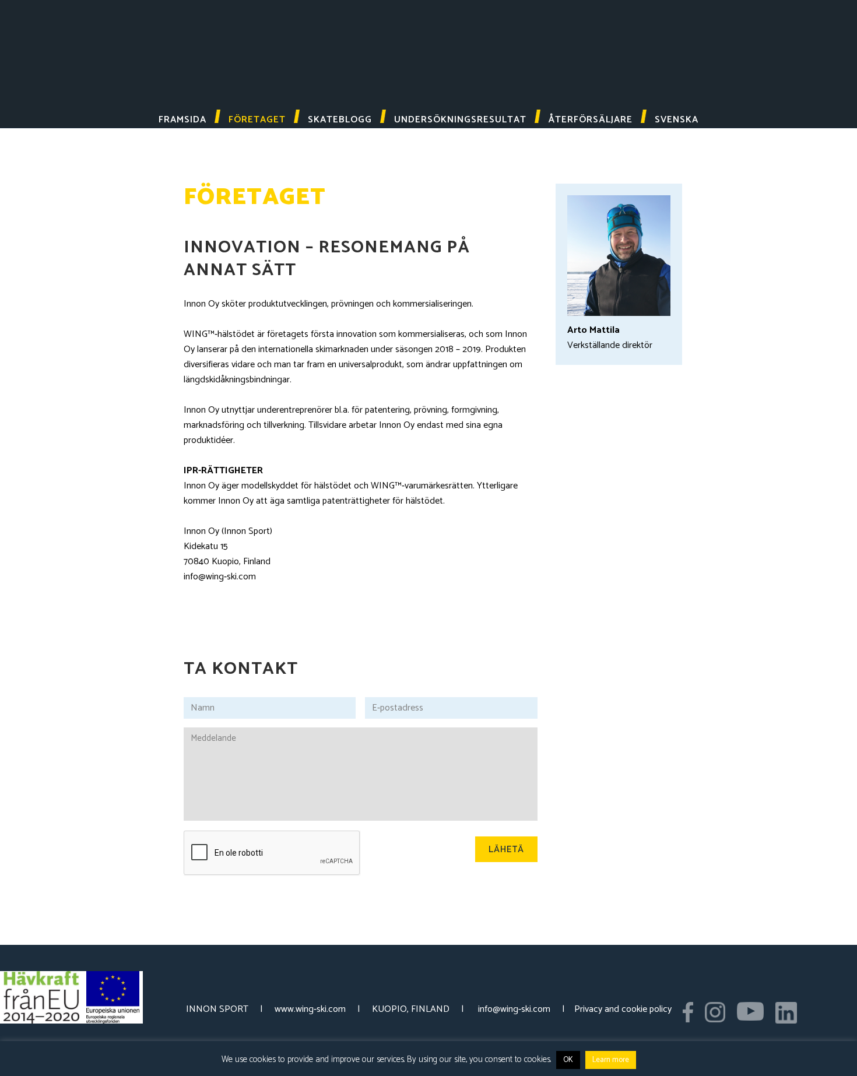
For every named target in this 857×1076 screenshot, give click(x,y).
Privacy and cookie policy (623, 1009)
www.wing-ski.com (310, 1009)
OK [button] (568, 1060)
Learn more (610, 1060)
